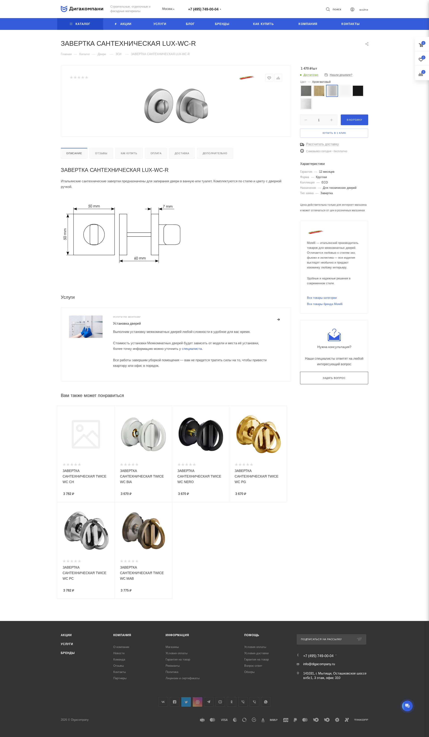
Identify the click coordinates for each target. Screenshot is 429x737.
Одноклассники (231, 702)
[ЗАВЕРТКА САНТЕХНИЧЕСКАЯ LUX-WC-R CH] (176, 106)
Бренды (68, 653)
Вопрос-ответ (253, 665)
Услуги (67, 644)
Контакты (119, 672)
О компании (121, 647)
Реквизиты (173, 665)
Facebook (174, 702)
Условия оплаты (176, 653)
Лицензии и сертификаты (183, 678)
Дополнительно (215, 153)
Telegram (209, 702)
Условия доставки (256, 653)
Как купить (129, 153)
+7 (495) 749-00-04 (203, 9)
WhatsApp (266, 702)
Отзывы (101, 153)
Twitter (186, 702)
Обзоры (249, 672)
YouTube (220, 702)
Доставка (182, 153)
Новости (118, 653)
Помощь (251, 635)
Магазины (172, 647)
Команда (119, 659)
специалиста (192, 349)
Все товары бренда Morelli (325, 304)
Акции (66, 635)
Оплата (156, 153)
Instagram (197, 702)
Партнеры (119, 678)
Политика (172, 672)
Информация (177, 635)
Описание (74, 153)
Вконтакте (163, 702)
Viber (243, 702)
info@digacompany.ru (319, 664)
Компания (122, 635)
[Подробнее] (278, 320)
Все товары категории (322, 297)
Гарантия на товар (178, 659)
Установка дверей (127, 323)
